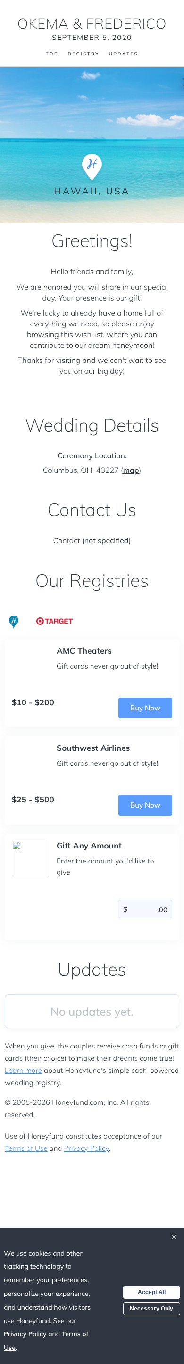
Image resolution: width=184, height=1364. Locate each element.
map (131, 470)
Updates (123, 54)
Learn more (23, 1070)
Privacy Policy (86, 1148)
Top (52, 54)
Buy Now (145, 707)
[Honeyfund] (14, 623)
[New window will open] (55, 620)
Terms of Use (26, 1148)
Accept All (152, 1292)
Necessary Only (151, 1308)
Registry (84, 54)
